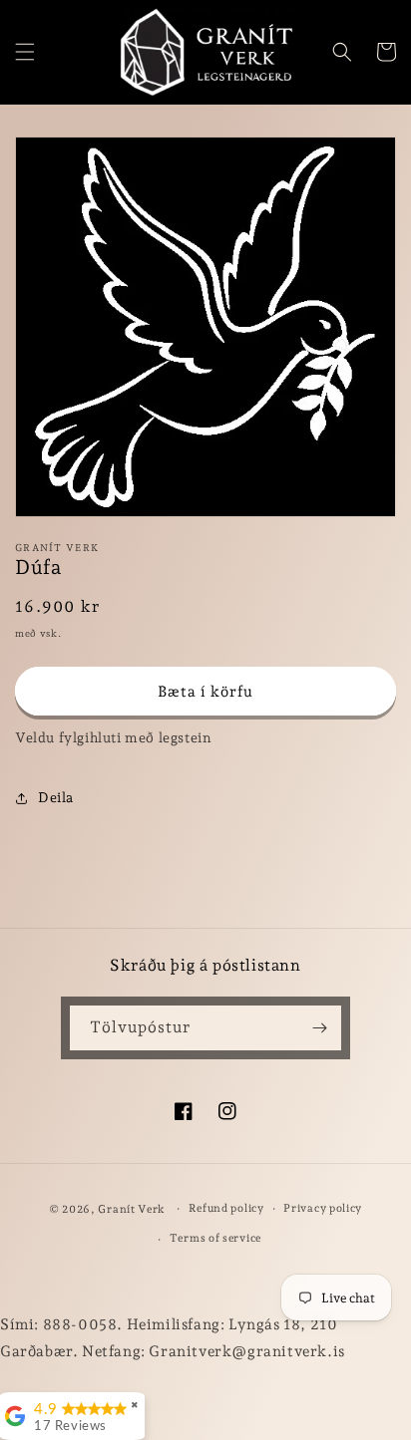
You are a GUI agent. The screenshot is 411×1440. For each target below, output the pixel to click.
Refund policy (226, 1208)
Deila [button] (56, 797)
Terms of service (215, 1238)
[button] (25, 52)
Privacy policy (322, 1208)
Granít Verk (132, 1208)
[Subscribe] (319, 1028)
